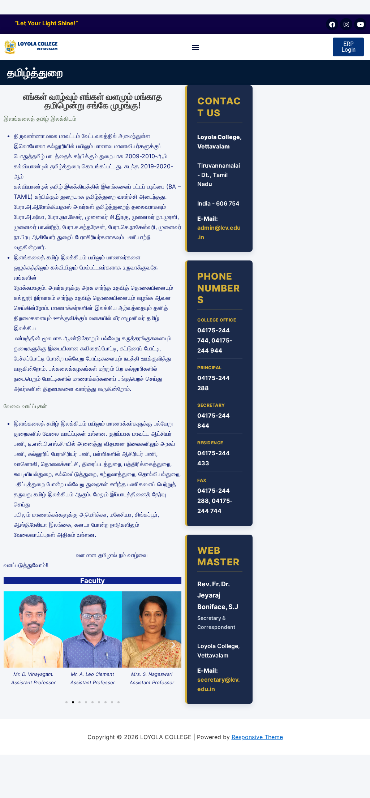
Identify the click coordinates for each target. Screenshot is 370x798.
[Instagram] (346, 24)
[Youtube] (360, 24)
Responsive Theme (257, 737)
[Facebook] (332, 24)
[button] (196, 47)
